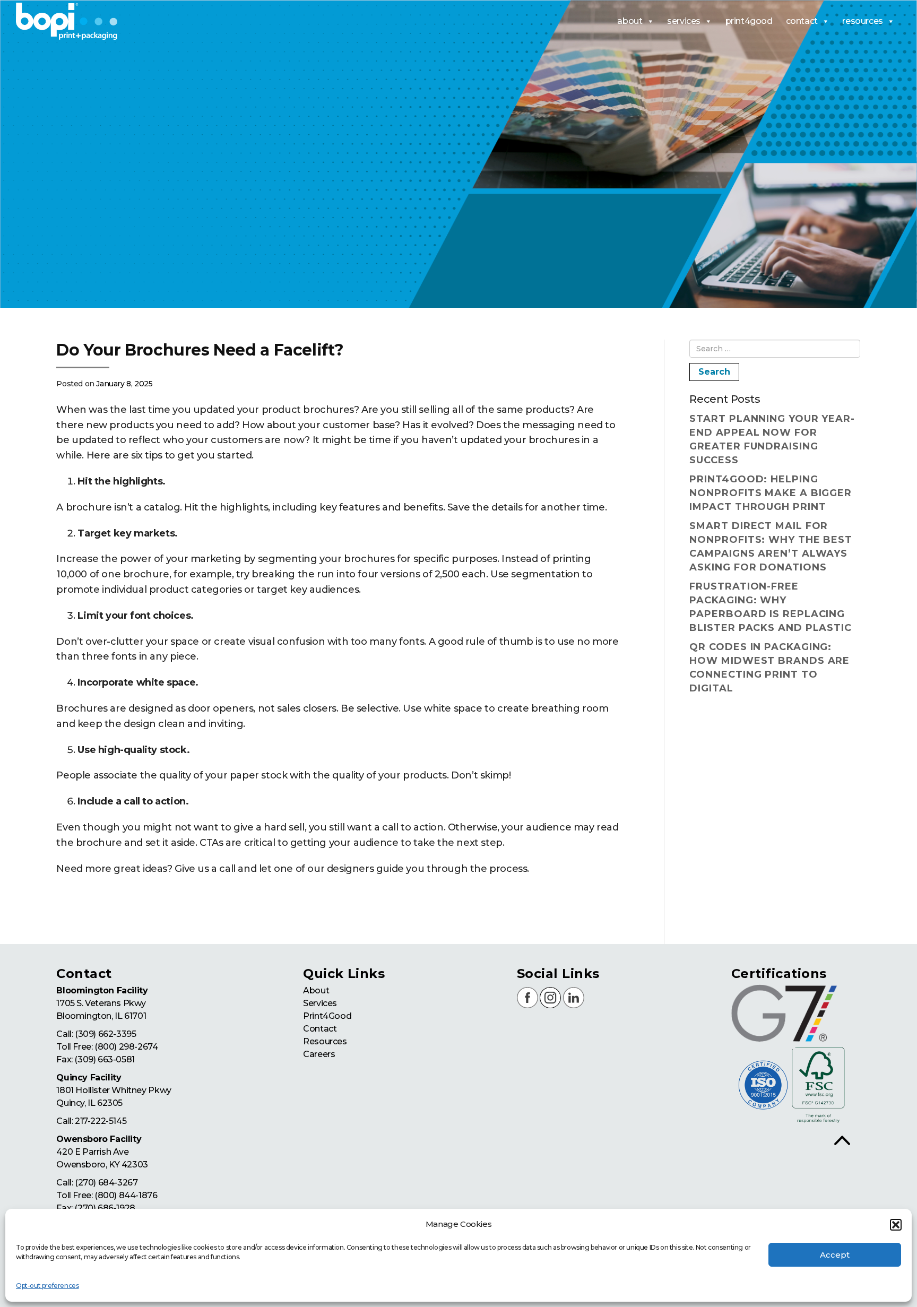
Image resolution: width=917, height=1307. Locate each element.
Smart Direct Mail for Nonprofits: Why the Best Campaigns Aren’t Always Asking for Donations (770, 546)
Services (320, 1003)
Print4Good (327, 1016)
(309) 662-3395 (105, 1034)
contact (802, 21)
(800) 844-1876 (125, 1195)
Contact (319, 1029)
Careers (319, 1054)
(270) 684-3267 (106, 1183)
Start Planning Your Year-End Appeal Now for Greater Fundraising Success (772, 439)
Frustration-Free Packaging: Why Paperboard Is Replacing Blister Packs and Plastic (770, 607)
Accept (835, 1255)
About (316, 990)
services (683, 21)
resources (862, 21)
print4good (749, 21)
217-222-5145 (100, 1121)
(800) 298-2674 (126, 1047)
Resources (325, 1041)
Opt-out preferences (47, 1285)
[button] (895, 1224)
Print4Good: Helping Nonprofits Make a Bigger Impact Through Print (770, 493)
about (629, 21)
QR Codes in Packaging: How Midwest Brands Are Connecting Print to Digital (769, 667)
